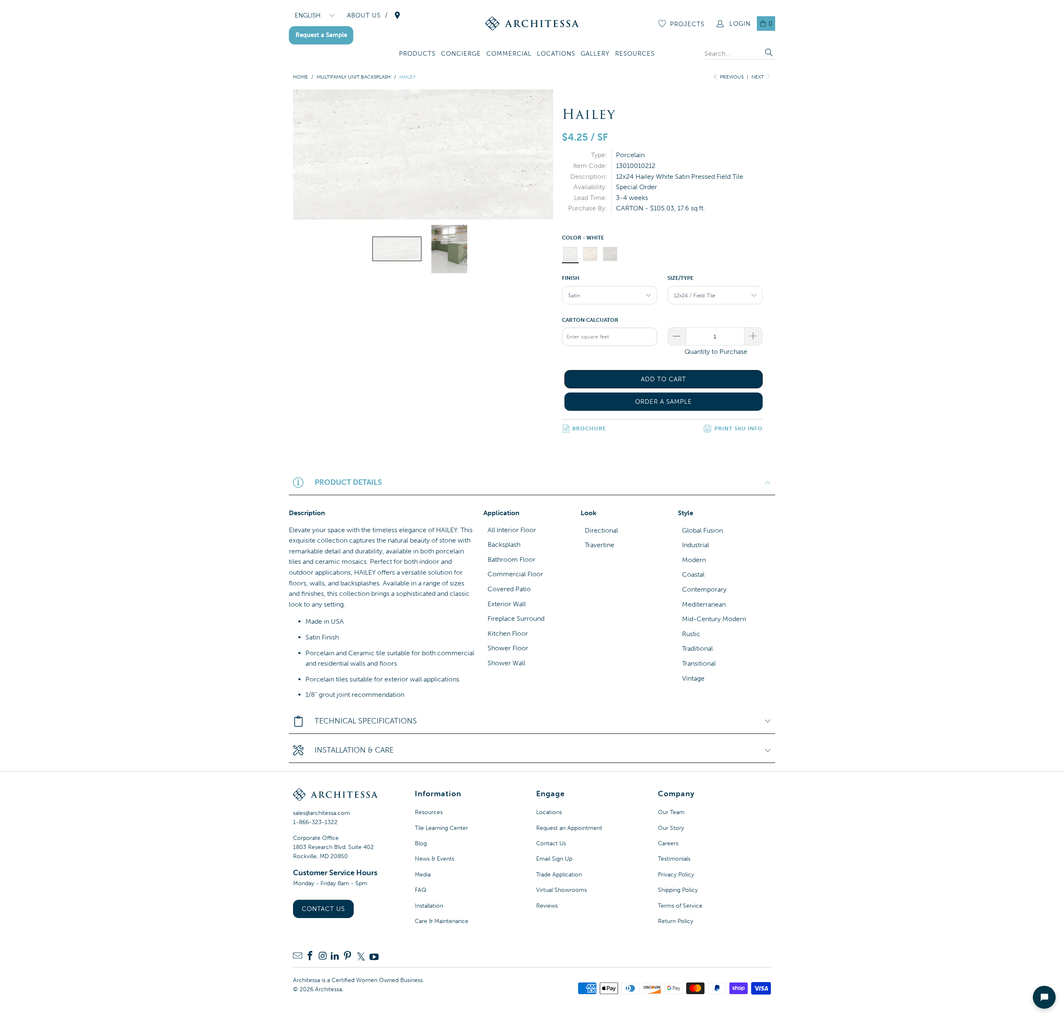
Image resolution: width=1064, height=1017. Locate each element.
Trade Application (559, 874)
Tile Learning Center (441, 828)
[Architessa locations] (397, 15)
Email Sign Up (554, 858)
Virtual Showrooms (561, 890)
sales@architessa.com (321, 813)
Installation (429, 905)
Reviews (547, 905)
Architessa (328, 989)
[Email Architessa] (297, 956)
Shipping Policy (678, 890)
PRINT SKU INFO (738, 428)
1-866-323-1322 (315, 822)
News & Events (434, 858)
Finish (570, 278)
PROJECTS (687, 24)
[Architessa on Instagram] (322, 956)
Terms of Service (680, 905)
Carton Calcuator (590, 320)
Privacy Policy (676, 874)
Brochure (589, 428)
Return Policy (675, 921)
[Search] (769, 53)
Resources (429, 812)
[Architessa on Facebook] (310, 956)
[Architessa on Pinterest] (347, 956)
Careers (668, 843)
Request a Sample (321, 35)
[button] (417, 54)
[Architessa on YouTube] (374, 956)
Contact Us (323, 909)
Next (758, 77)
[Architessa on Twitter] (360, 956)
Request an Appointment (569, 828)
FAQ (420, 890)
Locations (549, 812)
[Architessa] (532, 23)
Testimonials (674, 858)
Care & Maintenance (441, 921)
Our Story (671, 828)
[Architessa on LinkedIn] (335, 956)
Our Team (671, 812)
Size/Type (680, 278)
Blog (421, 843)
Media (423, 874)
